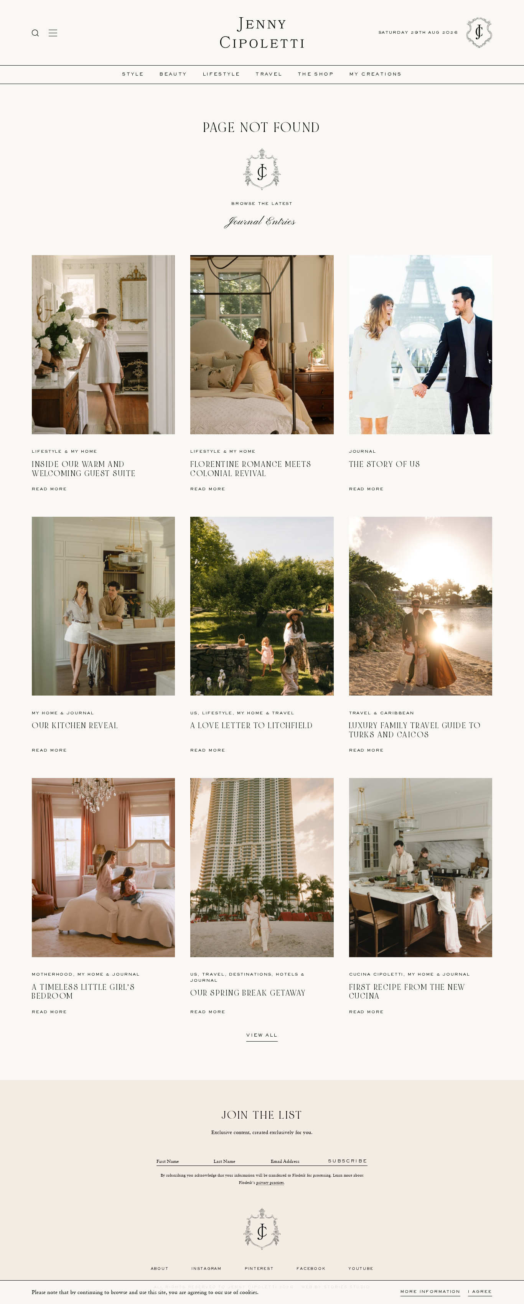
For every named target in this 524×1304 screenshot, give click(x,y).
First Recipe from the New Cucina (407, 992)
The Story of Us (385, 464)
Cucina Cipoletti (376, 974)
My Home (84, 451)
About (160, 1269)
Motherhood (52, 974)
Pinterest (259, 1269)
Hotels (287, 974)
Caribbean (397, 713)
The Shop (316, 75)
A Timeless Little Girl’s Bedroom (83, 992)
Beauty (173, 75)
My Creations (375, 75)
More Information (430, 1292)
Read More (49, 489)
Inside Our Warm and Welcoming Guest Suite (84, 469)
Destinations (250, 974)
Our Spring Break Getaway (248, 993)
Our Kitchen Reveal (75, 725)
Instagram (206, 1269)
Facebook (311, 1269)
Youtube (360, 1269)
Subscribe (347, 1161)
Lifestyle (222, 75)
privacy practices (270, 1182)
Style (133, 75)
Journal (362, 451)
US (194, 713)
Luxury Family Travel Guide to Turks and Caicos (415, 730)
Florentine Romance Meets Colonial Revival (250, 469)
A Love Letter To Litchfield (251, 725)
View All (261, 1036)
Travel (268, 75)
